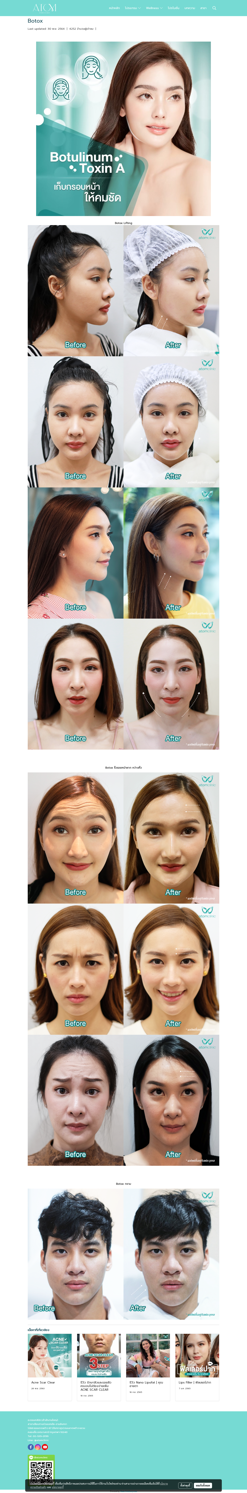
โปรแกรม (131, 8)
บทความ (189, 8)
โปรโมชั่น (173, 8)
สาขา (203, 8)
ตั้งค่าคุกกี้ (185, 1485)
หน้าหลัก (114, 8)
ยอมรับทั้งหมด (203, 1485)
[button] (214, 8)
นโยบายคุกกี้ (58, 1487)
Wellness (153, 8)
